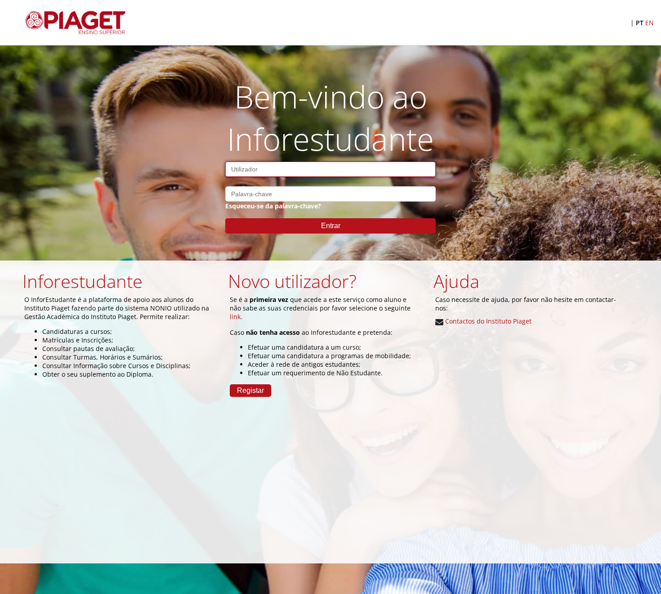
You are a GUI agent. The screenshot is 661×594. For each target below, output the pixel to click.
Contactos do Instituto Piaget (487, 321)
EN (649, 22)
